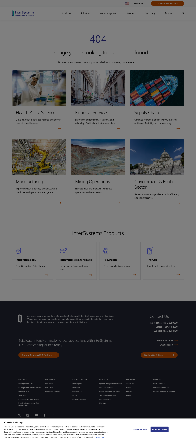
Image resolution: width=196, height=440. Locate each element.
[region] (98, 429)
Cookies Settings (140, 429)
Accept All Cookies (159, 429)
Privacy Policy (100, 437)
